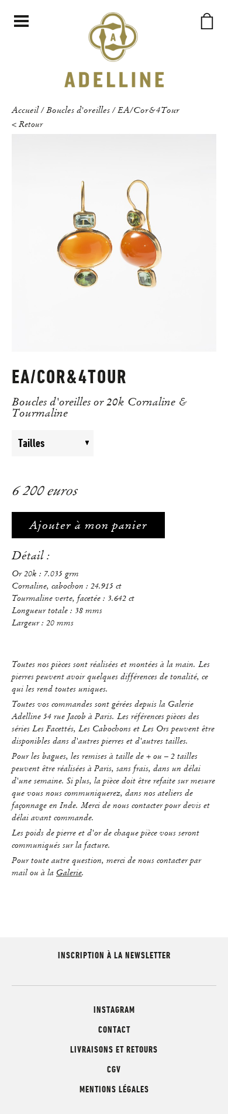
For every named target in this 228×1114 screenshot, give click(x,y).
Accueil (25, 109)
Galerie (69, 872)
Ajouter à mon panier (88, 525)
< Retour (27, 124)
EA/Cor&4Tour (148, 109)
